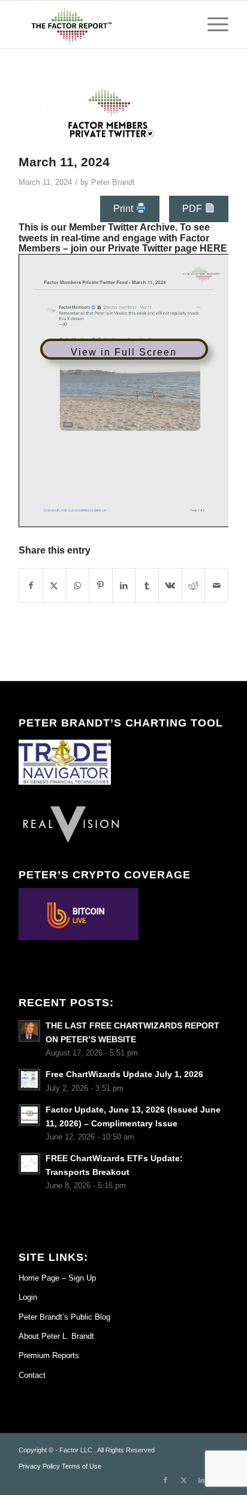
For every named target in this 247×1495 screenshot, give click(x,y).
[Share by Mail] (216, 585)
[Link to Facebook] (165, 1480)
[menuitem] (211, 25)
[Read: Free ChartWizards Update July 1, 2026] (29, 1079)
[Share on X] (54, 585)
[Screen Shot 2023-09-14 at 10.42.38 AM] (108, 113)
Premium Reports (49, 1355)
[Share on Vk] (170, 585)
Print (124, 209)
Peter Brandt (113, 182)
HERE (213, 248)
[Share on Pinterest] (100, 585)
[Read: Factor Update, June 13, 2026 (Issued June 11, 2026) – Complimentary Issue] (29, 1115)
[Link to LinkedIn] (201, 1480)
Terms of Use (81, 1466)
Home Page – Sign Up (57, 1277)
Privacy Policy (39, 1466)
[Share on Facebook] (31, 585)
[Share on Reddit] (193, 585)
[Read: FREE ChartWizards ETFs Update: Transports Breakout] (29, 1163)
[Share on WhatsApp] (77, 585)
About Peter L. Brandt (56, 1336)
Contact (32, 1375)
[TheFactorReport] (102, 25)
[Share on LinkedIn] (124, 585)
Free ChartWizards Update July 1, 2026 (124, 1074)
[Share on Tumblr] (146, 585)
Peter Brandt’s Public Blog (64, 1316)
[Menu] (211, 25)
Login (28, 1297)
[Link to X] (183, 1480)
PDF (193, 209)
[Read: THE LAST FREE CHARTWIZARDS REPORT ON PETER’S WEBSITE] (29, 1031)
